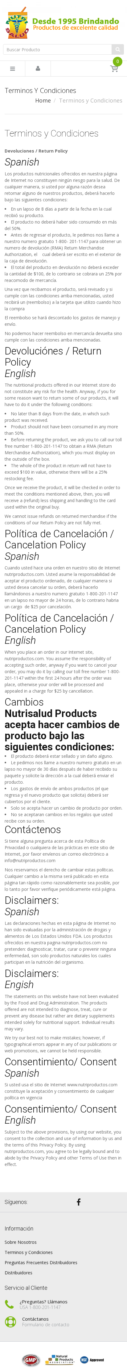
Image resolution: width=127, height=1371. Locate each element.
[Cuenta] (38, 69)
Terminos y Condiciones (29, 1252)
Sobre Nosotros (21, 1242)
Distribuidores (18, 1273)
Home (43, 100)
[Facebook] (79, 1202)
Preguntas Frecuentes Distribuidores (41, 1262)
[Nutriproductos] (63, 22)
